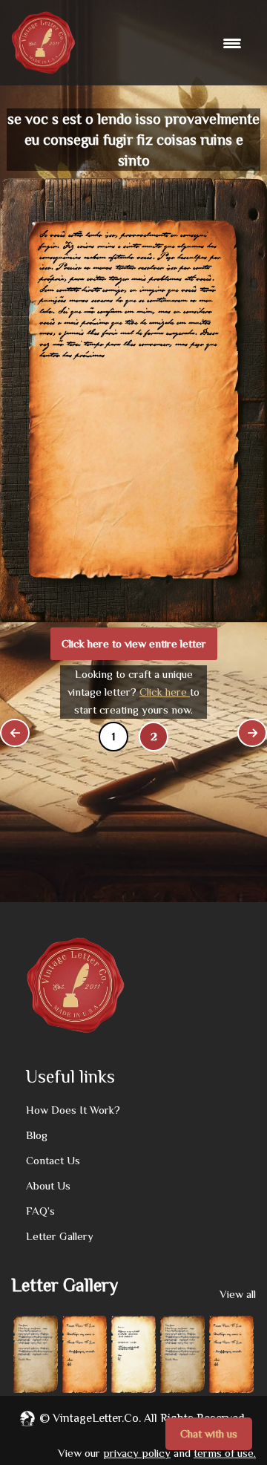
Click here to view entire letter (134, 643)
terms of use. (225, 1452)
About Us (48, 1185)
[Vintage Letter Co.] (43, 42)
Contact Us (53, 1160)
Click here (164, 691)
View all (238, 1294)
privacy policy (137, 1452)
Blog (36, 1135)
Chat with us (208, 1433)
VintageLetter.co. (97, 1418)
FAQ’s (40, 1210)
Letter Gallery (59, 1236)
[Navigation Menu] (234, 43)
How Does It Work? (73, 1109)
